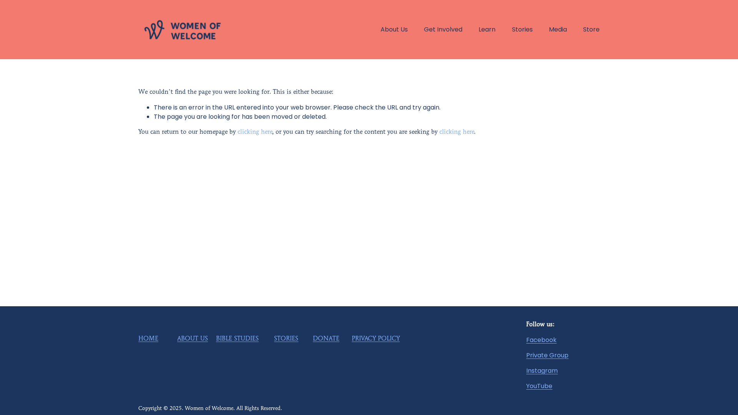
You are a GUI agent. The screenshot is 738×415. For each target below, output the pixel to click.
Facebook (541, 339)
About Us (394, 29)
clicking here (255, 132)
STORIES (286, 339)
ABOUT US (192, 339)
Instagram (542, 370)
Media (558, 29)
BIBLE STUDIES (237, 339)
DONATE (326, 339)
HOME (148, 339)
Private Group (547, 355)
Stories (522, 29)
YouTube (539, 386)
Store (591, 29)
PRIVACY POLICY (376, 339)
